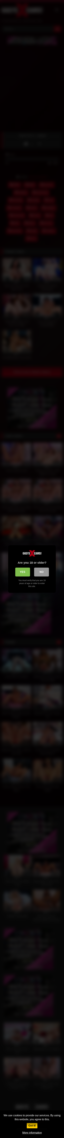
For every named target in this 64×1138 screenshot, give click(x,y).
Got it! (32, 1125)
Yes (22, 572)
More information (32, 1132)
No (41, 572)
